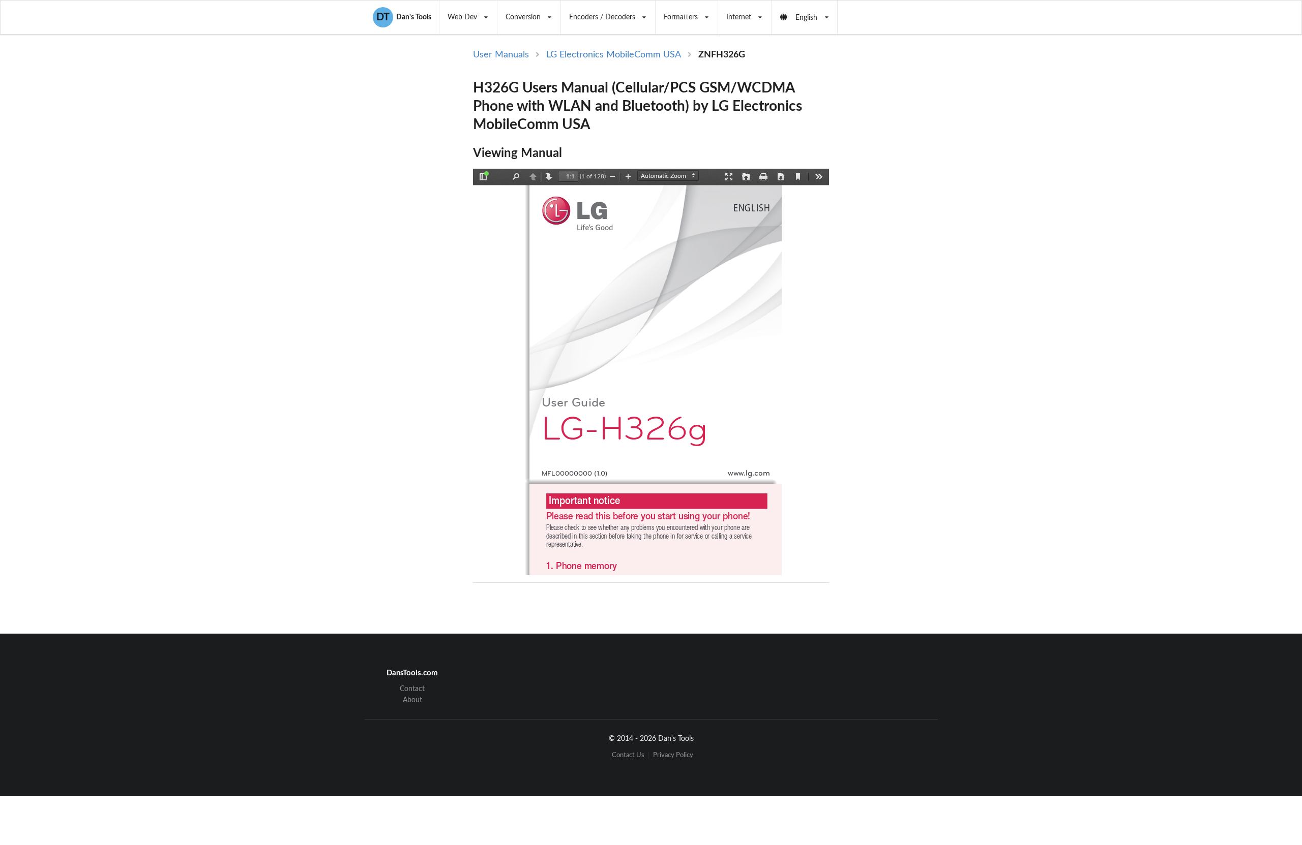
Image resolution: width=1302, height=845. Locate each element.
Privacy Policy (673, 755)
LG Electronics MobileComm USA (613, 54)
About (412, 700)
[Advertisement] (914, 214)
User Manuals (501, 54)
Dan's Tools (403, 17)
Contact (412, 689)
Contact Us (628, 755)
